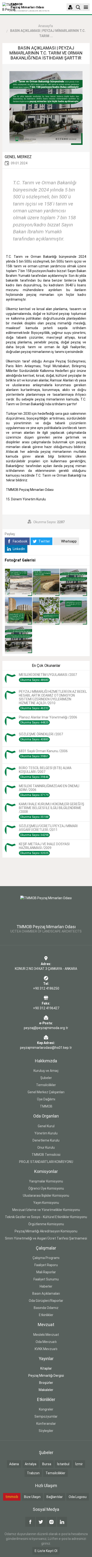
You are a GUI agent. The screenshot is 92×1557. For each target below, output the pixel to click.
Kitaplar (46, 1368)
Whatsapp (68, 541)
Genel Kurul (46, 1126)
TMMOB (46, 1106)
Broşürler (46, 1383)
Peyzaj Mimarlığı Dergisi (46, 1375)
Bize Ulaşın (32, 1497)
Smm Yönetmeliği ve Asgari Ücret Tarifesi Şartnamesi (46, 1238)
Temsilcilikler (46, 1085)
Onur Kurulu (46, 1147)
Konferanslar (46, 1423)
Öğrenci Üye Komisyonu (46, 1188)
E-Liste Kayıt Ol (46, 1551)
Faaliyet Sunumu (46, 1279)
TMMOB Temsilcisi (46, 1155)
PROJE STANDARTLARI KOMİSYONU (46, 1162)
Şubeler (46, 1078)
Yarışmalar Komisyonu (46, 1181)
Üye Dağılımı (46, 1099)
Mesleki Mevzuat (46, 1335)
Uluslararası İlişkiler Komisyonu (46, 1195)
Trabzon (33, 1473)
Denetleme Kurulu (46, 1140)
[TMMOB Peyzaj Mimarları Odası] (46, 907)
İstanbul (63, 1464)
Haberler (46, 1286)
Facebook (19, 541)
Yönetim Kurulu (46, 1133)
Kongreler (46, 1409)
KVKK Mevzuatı (46, 1349)
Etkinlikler (46, 1315)
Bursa (46, 1464)
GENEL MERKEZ (18, 157)
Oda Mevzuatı (46, 1342)
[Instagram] (51, 1522)
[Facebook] (30, 1522)
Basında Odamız (46, 1308)
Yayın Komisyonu (46, 1203)
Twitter (44, 541)
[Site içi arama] (78, 7)
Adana (14, 1464)
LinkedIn (18, 549)
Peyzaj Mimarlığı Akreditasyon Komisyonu (46, 1231)
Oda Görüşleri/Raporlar (46, 1301)
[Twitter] (41, 1522)
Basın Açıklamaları (46, 1293)
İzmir (79, 1464)
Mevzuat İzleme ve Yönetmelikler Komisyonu (46, 1210)
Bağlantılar (54, 1497)
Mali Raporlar (46, 1272)
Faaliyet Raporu (46, 1265)
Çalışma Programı (46, 1258)
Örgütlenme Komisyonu (46, 1224)
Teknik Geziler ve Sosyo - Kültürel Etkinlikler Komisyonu (46, 1217)
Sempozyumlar (46, 1416)
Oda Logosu (78, 1497)
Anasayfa (45, 26)
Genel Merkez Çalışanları (46, 1092)
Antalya (30, 1464)
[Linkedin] (62, 1522)
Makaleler (46, 1390)
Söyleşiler (46, 1431)
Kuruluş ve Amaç (46, 1071)
